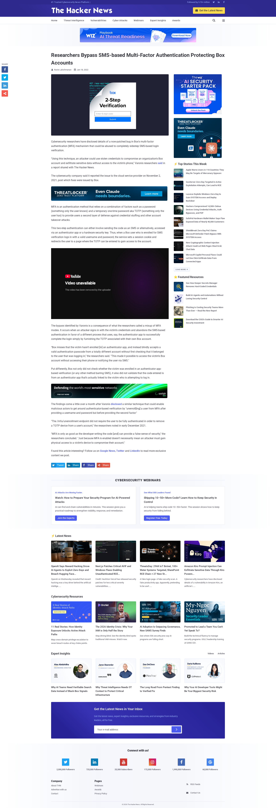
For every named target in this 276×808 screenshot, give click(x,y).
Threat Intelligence (74, 20)
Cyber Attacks (120, 20)
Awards (176, 20)
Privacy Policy (101, 793)
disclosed (116, 404)
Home (54, 20)
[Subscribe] (176, 729)
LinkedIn (135, 450)
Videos (211, 653)
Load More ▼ (182, 269)
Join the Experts (65, 518)
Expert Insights (158, 20)
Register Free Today (156, 518)
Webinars (139, 20)
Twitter (120, 450)
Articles (221, 653)
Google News (107, 450)
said (160, 163)
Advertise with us (59, 789)
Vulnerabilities (98, 20)
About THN (56, 785)
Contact (54, 793)
